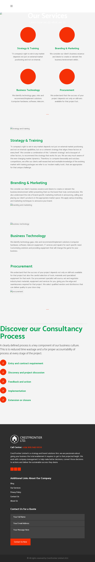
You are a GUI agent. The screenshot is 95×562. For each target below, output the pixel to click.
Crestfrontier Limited (55, 558)
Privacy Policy (15, 492)
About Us (14, 501)
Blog (12, 483)
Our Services (15, 487)
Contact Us (14, 496)
